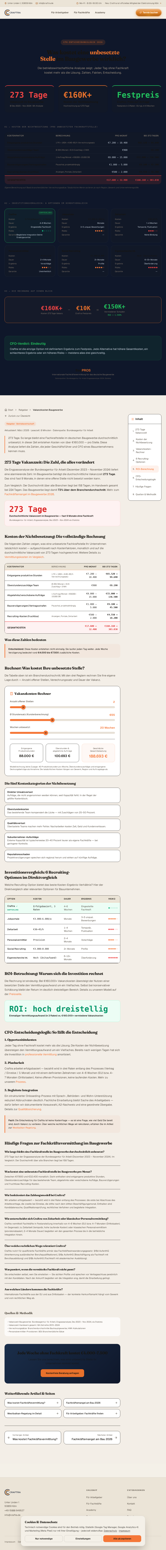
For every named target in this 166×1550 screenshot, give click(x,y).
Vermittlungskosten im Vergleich (24, 557)
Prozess (21, 1082)
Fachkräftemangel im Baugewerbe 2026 (29, 494)
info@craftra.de (12, 1514)
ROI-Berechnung (143, 469)
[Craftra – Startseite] (13, 12)
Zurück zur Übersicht (19, 415)
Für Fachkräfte (82, 12)
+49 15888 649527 (14, 1510)
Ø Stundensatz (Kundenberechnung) (29, 714)
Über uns (131, 1497)
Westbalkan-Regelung (24, 1127)
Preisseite (15, 994)
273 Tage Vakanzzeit (140, 431)
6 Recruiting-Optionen (141, 460)
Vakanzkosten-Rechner (142, 450)
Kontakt (131, 1503)
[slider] (23, 707)
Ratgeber (23, 409)
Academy (100, 12)
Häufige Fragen (142, 486)
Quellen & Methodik (144, 494)
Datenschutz (110, 1530)
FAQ (129, 1509)
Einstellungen (83, 1538)
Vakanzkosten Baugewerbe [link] (48, 409)
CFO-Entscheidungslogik (144, 478)
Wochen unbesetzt (20, 727)
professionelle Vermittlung (41, 1054)
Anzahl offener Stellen (22, 701)
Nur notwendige (44, 1538)
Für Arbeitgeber (60, 12)
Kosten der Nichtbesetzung (142, 441)
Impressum (10, 1541)
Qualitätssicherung (29, 1109)
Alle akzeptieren (122, 1538)
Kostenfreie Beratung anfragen (62, 1373)
